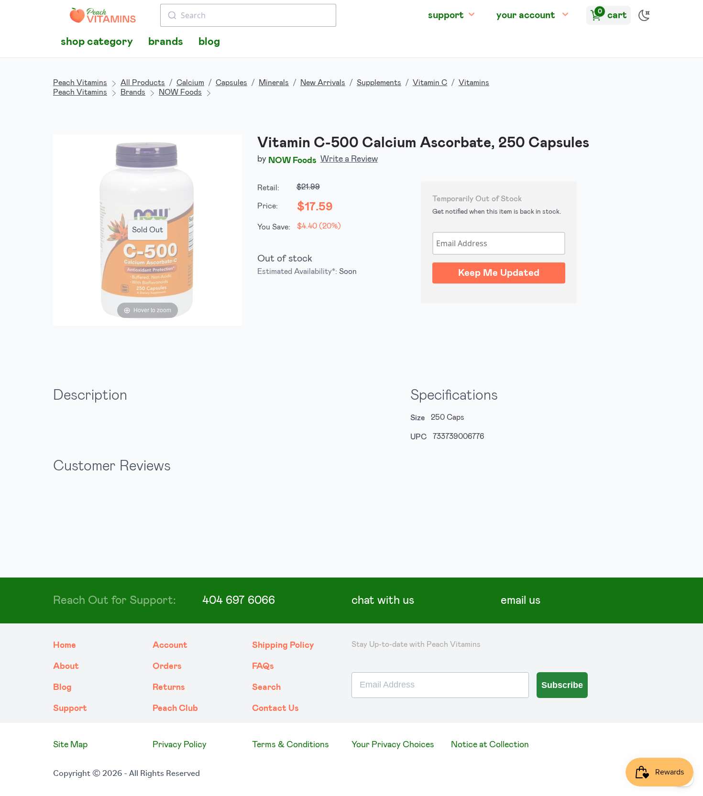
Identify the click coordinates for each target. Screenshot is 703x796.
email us (520, 600)
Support (70, 708)
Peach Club (175, 708)
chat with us (383, 600)
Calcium (190, 83)
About (66, 666)
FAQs (263, 666)
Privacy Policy (180, 745)
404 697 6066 (238, 600)
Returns (169, 687)
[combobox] (248, 15)
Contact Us (275, 708)
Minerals (274, 83)
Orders (167, 666)
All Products (143, 83)
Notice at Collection (490, 745)
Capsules (231, 83)
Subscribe (562, 685)
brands (165, 41)
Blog (62, 687)
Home (64, 645)
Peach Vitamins (80, 83)
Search (266, 687)
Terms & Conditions (290, 745)
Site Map (70, 745)
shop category (97, 41)
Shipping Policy (283, 645)
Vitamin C (430, 83)
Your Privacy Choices (393, 745)
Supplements (379, 83)
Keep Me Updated (498, 273)
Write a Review (349, 159)
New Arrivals (322, 83)
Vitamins (474, 83)
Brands (133, 92)
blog (209, 41)
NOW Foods (180, 92)
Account (170, 645)
